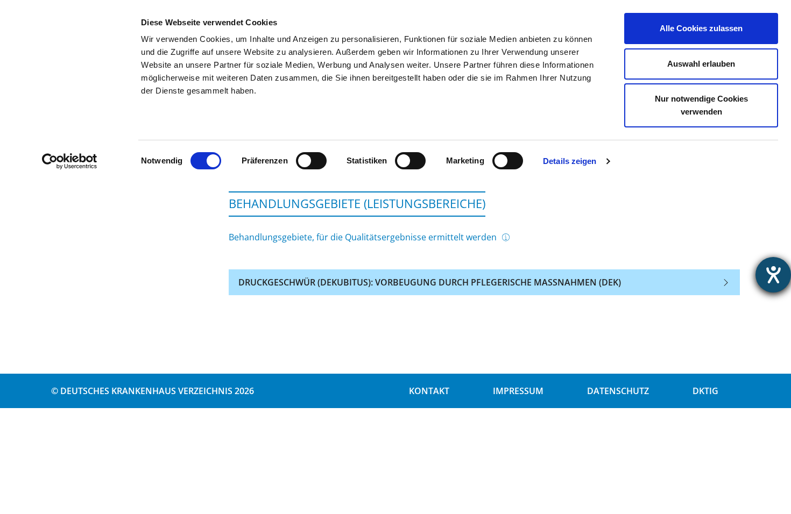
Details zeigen (569, 161)
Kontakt (429, 391)
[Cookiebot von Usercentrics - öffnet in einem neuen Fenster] (70, 161)
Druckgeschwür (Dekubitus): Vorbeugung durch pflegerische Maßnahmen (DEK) (429, 282)
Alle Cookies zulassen (701, 28)
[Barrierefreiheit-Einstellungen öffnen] (773, 274)
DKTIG (705, 391)
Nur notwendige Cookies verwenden (701, 105)
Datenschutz (618, 391)
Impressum (518, 391)
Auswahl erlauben (701, 63)
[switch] (311, 160)
